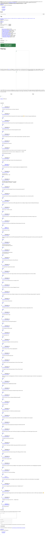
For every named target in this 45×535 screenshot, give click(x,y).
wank (34, 18)
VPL (32, 18)
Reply (3, 110)
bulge (14, 18)
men (21, 18)
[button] (1, 20)
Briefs (12, 18)
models (23, 18)
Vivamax (31, 18)
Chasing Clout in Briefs (5, 30)
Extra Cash (6, 164)
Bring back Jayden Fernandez (6, 33)
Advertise (3, 7)
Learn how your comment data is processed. (18, 527)
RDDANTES (2, 4)
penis (25, 18)
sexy (26, 18)
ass (3, 18)
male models (19, 18)
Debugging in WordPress (12, 2)
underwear (28, 18)
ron (5, 476)
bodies (8, 18)
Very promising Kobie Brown (6, 35)
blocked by (8, 45)
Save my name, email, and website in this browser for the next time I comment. (13, 524)
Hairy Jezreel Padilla (5, 32)
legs (16, 18)
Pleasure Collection (5, 34)
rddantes (1, 98)
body (9, 18)
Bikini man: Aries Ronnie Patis (6, 29)
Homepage (3, 6)
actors (2, 18)
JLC (8, 69)
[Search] (44, 14)
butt (15, 18)
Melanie (6, 227)
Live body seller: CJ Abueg (6, 36)
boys (11, 18)
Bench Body (5, 18)
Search (10, 24)
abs (0, 18)
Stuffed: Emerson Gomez (5, 31)
